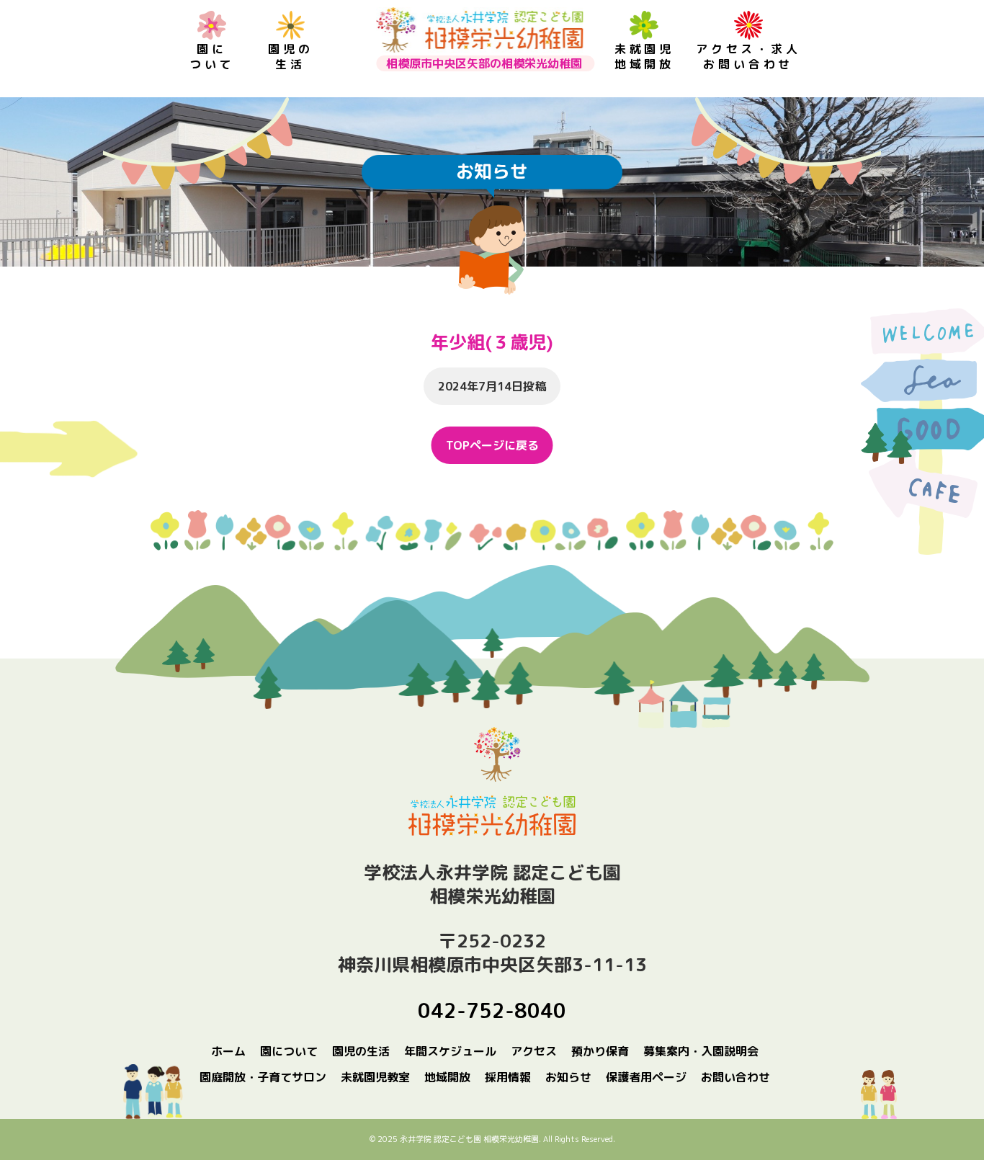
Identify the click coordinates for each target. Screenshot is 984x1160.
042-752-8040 (492, 1010)
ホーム (228, 1051)
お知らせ (568, 1077)
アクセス (534, 1051)
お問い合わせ (735, 1077)
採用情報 (508, 1077)
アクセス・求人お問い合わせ (748, 56)
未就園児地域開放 (644, 56)
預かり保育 (600, 1051)
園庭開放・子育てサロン (263, 1077)
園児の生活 (290, 56)
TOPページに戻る (492, 445)
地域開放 (447, 1077)
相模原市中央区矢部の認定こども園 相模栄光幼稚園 (479, 30)
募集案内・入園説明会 (701, 1051)
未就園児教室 (375, 1077)
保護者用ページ (646, 1077)
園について (211, 56)
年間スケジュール (450, 1051)
